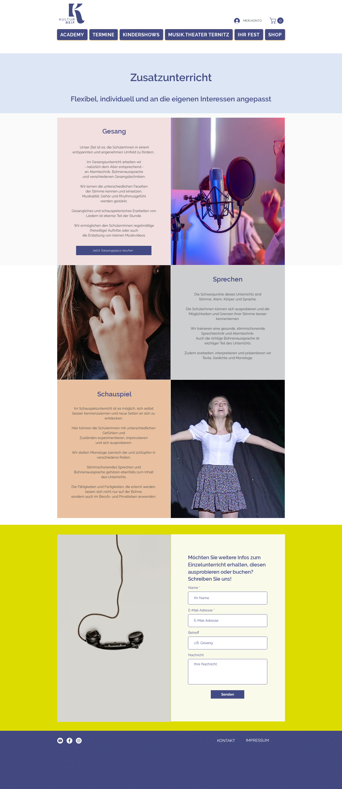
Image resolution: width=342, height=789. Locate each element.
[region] (72, 13)
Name (193, 588)
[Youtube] (60, 741)
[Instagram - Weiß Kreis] (79, 741)
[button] (277, 20)
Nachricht (196, 655)
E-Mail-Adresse (200, 610)
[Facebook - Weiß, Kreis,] (69, 741)
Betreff (193, 633)
